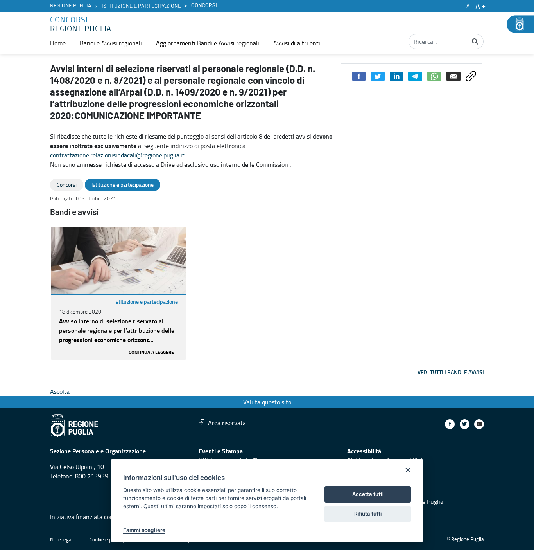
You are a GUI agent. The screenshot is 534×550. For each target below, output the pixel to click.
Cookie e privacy (107, 539)
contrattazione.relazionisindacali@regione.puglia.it (117, 155)
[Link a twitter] (464, 424)
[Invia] (475, 41)
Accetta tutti (367, 494)
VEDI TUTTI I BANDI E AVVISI (451, 372)
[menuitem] (58, 43)
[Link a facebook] (450, 424)
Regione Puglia (70, 6)
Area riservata (227, 422)
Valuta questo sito (267, 402)
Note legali (62, 539)
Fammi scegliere (144, 530)
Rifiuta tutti (368, 513)
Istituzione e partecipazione (141, 6)
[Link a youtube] (479, 424)
